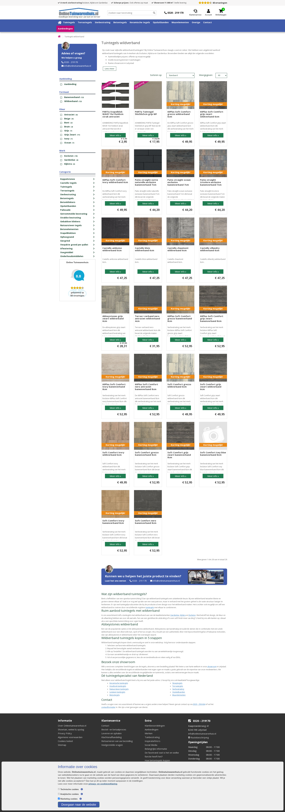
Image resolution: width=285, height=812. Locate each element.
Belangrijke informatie (156, 748)
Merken (148, 733)
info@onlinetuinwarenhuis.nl (77, 65)
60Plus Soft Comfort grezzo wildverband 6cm (179, 114)
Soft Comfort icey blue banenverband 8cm (213, 453)
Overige (196, 22)
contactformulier (108, 707)
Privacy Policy (65, 733)
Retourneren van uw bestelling (117, 741)
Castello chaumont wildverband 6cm (178, 249)
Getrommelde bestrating (73, 213)
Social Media (151, 744)
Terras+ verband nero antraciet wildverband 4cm (147, 318)
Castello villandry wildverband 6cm (210, 249)
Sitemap (62, 744)
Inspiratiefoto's (152, 741)
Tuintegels (69, 22)
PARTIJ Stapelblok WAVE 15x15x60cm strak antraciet (112, 114)
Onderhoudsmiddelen (71, 256)
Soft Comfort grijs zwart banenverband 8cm (179, 455)
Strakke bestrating (70, 217)
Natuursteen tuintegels (119, 689)
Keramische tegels (140, 22)
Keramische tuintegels (119, 683)
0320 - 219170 (71, 62)
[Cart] (220, 11)
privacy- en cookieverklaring (102, 784)
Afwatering (66, 248)
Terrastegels (85, 22)
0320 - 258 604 (199, 704)
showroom (212, 666)
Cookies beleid (65, 741)
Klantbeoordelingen (155, 725)
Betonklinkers (67, 202)
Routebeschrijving (199, 737)
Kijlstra (183, 615)
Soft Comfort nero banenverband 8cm (145, 522)
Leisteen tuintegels (117, 692)
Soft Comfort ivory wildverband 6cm (113, 453)
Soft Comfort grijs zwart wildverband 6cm (210, 387)
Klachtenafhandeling (111, 737)
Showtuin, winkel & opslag (71, 729)
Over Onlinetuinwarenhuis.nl (72, 725)
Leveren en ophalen (111, 733)
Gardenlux (174, 615)
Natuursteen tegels (71, 225)
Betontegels (120, 22)
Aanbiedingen (65, 28)
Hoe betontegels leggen (157, 760)
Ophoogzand (67, 236)
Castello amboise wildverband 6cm (112, 249)
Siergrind (65, 240)
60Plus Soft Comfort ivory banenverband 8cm (114, 387)
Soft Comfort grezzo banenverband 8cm (147, 453)
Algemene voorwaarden (70, 737)
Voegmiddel (66, 252)
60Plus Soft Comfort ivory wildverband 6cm (115, 181)
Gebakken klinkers (70, 221)
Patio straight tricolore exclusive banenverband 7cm (210, 182)
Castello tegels (68, 182)
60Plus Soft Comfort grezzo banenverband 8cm (179, 318)
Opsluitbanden (161, 22)
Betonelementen (69, 229)
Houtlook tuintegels (118, 686)
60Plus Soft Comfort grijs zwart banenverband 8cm (211, 318)
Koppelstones (67, 179)
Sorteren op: (156, 75)
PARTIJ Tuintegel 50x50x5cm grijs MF (146, 113)
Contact (207, 22)
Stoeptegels (177, 683)
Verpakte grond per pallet (74, 244)
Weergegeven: (202, 75)
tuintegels (150, 607)
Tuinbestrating (152, 737)
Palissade (65, 209)
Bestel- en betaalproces (113, 729)
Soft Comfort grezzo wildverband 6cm (179, 385)
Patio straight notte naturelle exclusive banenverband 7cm (146, 182)
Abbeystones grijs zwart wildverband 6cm (113, 318)
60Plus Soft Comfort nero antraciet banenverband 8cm (146, 387)
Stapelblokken (68, 233)
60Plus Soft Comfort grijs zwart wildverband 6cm (211, 114)
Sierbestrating (102, 22)
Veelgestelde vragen (112, 744)
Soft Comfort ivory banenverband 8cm (113, 522)
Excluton (192, 615)
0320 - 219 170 (139, 580)
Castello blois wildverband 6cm (144, 249)
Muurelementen (180, 22)
